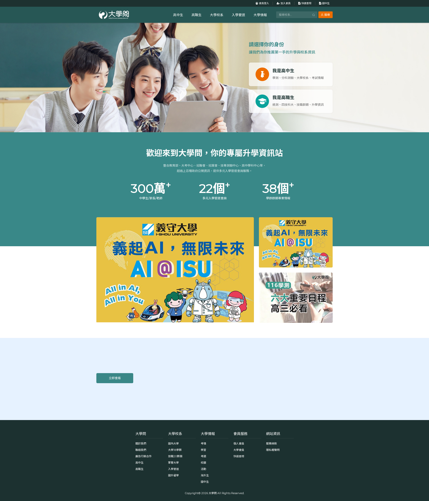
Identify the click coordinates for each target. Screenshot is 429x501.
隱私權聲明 (273, 450)
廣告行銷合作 (143, 456)
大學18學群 (175, 450)
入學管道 (238, 15)
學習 (203, 450)
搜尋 (327, 14)
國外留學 (173, 475)
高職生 (197, 15)
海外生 (205, 475)
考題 (203, 456)
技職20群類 (175, 456)
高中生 (178, 15)
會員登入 (264, 3)
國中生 (326, 3)
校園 (203, 462)
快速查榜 (306, 3)
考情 (203, 443)
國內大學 (173, 443)
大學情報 (260, 15)
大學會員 (238, 450)
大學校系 (216, 15)
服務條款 (271, 443)
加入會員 (286, 3)
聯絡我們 (140, 450)
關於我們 (140, 443)
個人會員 (238, 443)
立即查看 (115, 378)
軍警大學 (173, 462)
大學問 (213, 493)
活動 (203, 469)
